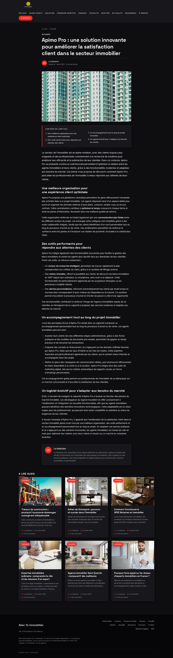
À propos (143, 13)
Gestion (105, 13)
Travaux (82, 13)
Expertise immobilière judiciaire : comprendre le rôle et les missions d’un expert (37, 576)
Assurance (131, 13)
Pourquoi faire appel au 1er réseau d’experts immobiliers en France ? (132, 575)
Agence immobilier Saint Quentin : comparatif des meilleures (85, 575)
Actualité (117, 13)
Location (49, 13)
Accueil (23, 13)
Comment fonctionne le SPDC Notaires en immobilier (129, 511)
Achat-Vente (35, 13)
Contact (25, 18)
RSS (152, 629)
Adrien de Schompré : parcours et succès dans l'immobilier (84, 511)
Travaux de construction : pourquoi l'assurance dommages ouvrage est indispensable (38, 512)
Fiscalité (94, 13)
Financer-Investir (66, 13)
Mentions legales (142, 629)
